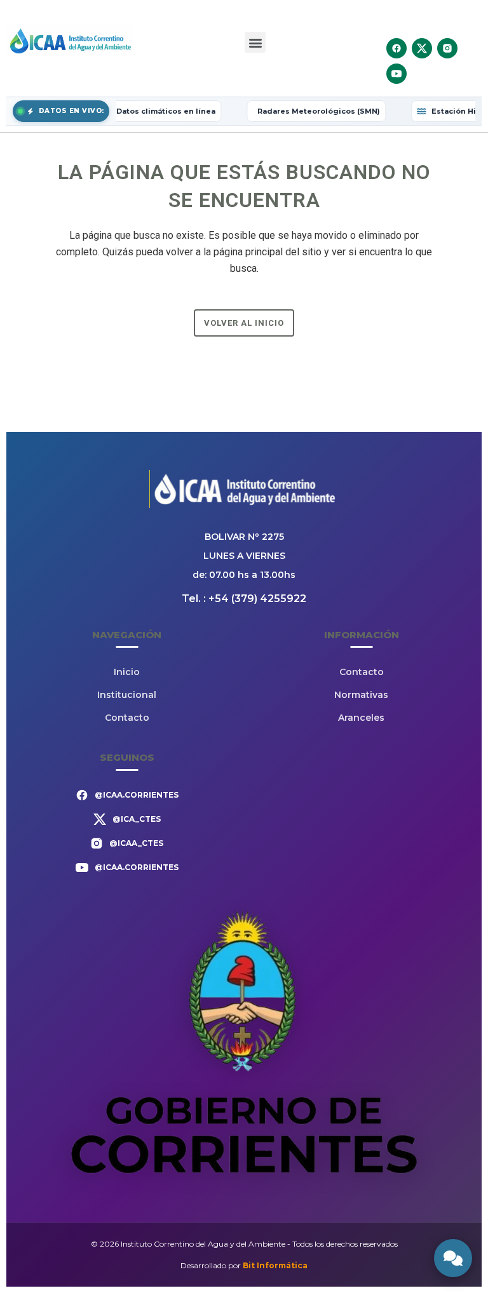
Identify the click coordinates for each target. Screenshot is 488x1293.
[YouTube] (396, 74)
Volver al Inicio (244, 323)
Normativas (361, 694)
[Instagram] (447, 48)
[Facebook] (396, 48)
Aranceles (361, 717)
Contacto (127, 717)
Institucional (126, 694)
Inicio (127, 672)
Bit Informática (275, 1265)
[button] (255, 42)
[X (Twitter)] (422, 48)
